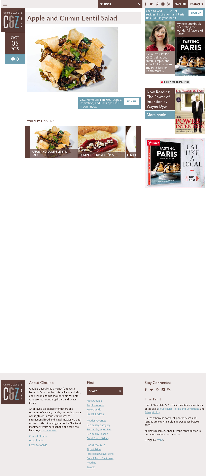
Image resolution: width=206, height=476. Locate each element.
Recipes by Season (97, 434)
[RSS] (169, 4)
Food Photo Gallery (98, 438)
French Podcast (95, 414)
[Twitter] (151, 4)
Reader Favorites (96, 420)
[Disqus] (84, 213)
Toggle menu (5, 4)
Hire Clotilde (36, 440)
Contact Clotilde (38, 436)
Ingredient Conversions (100, 453)
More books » (158, 114)
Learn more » (49, 430)
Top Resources (95, 405)
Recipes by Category (98, 425)
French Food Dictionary (100, 458)
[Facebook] (145, 4)
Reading (91, 462)
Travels (91, 467)
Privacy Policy (152, 412)
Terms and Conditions (186, 408)
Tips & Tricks (94, 449)
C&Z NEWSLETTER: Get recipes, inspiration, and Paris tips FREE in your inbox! (108, 103)
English (180, 4)
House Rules (165, 408)
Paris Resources (96, 445)
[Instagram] (163, 4)
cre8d (160, 440)
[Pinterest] (157, 4)
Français (196, 4)
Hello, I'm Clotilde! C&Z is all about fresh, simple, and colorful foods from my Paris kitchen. (159, 62)
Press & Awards (38, 445)
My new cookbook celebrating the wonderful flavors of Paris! (190, 29)
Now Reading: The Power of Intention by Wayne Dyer (159, 99)
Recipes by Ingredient (99, 429)
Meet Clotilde (94, 400)
